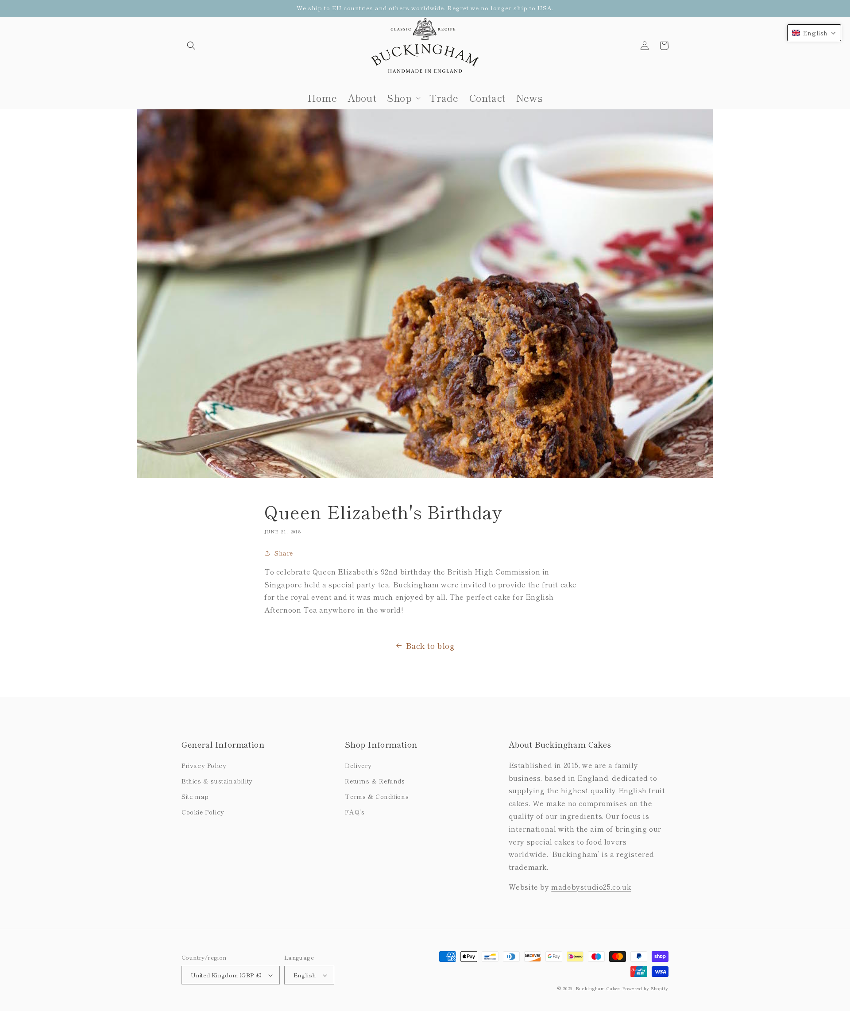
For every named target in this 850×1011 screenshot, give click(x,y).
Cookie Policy (203, 811)
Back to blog (430, 645)
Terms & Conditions (377, 796)
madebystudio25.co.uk (591, 886)
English (305, 975)
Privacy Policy (204, 765)
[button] (191, 45)
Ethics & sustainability (217, 780)
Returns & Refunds (375, 780)
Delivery (358, 765)
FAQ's (354, 811)
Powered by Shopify (645, 988)
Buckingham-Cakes (598, 988)
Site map (195, 796)
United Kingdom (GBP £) (226, 975)
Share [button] (283, 552)
